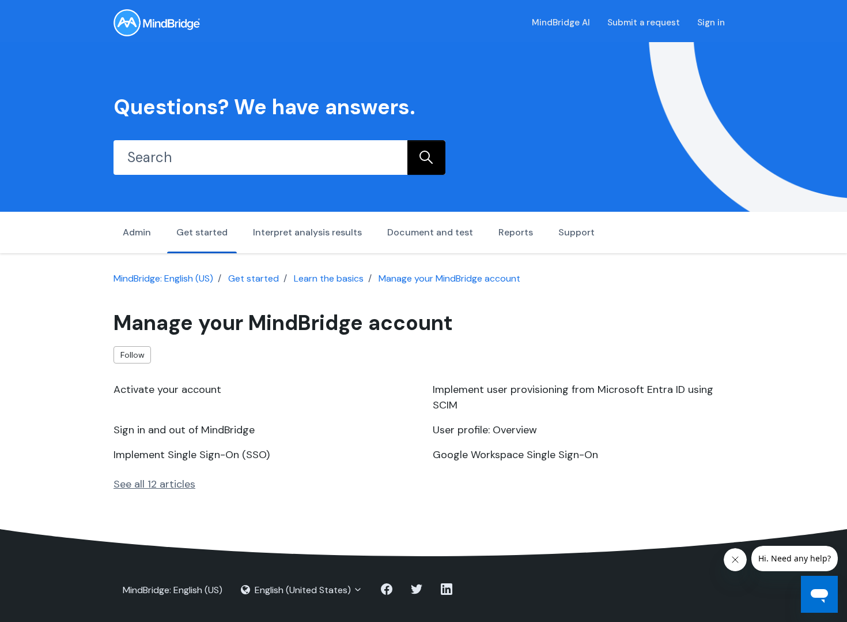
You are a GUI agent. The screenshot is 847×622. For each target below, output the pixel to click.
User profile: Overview (485, 430)
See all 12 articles (154, 484)
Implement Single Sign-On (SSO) (192, 455)
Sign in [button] (711, 22)
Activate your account (167, 389)
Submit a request (643, 22)
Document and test (430, 232)
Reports (515, 232)
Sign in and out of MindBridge (184, 430)
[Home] (157, 22)
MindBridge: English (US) (163, 278)
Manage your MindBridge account (449, 278)
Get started (202, 232)
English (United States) (302, 590)
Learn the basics (329, 278)
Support (576, 232)
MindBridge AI (561, 22)
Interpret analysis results (307, 232)
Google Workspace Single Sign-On (515, 455)
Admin (137, 232)
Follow (132, 355)
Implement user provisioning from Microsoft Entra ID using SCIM (573, 397)
